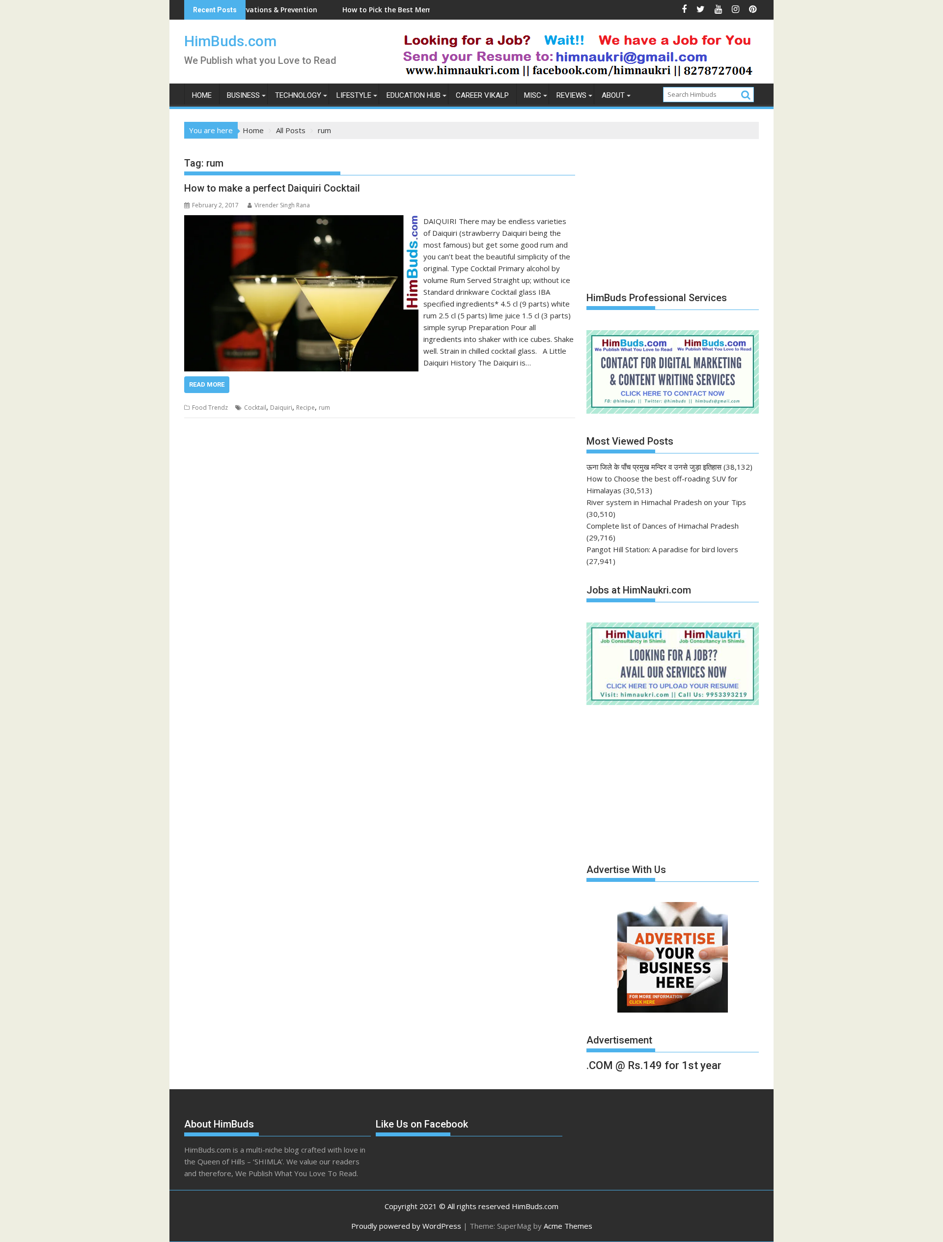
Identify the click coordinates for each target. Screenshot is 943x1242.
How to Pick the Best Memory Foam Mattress (377, 9)
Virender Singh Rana (282, 205)
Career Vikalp (482, 95)
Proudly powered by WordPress (406, 1226)
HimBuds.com (230, 41)
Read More (206, 384)
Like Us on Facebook (422, 1124)
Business (243, 95)
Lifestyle (353, 95)
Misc (532, 95)
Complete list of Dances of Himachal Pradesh (662, 526)
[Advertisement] (660, 210)
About (613, 95)
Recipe (305, 407)
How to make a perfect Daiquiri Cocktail (272, 188)
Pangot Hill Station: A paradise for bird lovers (662, 549)
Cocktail (255, 407)
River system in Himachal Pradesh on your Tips (666, 502)
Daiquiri (281, 407)
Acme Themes (568, 1226)
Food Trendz (210, 407)
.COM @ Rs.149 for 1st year (653, 1065)
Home (202, 95)
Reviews (571, 95)
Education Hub (414, 95)
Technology (298, 95)
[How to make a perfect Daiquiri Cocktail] (301, 221)
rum (324, 407)
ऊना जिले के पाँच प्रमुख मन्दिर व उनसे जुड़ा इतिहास (653, 467)
